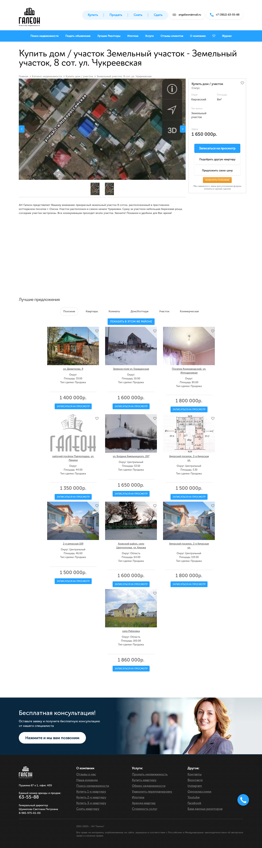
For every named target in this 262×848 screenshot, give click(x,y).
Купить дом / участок (79, 76)
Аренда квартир (144, 803)
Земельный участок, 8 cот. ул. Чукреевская (124, 76)
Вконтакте (195, 780)
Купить (93, 15)
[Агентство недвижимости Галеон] (29, 16)
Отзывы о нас (86, 774)
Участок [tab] (164, 311)
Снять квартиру (87, 809)
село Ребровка (131, 631)
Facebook (194, 803)
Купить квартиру (144, 780)
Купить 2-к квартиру (91, 797)
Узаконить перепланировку (152, 791)
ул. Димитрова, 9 (73, 368)
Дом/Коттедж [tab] (140, 311)
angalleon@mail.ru (190, 14)
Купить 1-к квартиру (91, 791)
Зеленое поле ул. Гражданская (131, 368)
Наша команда (87, 780)
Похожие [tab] (69, 311)
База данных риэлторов (205, 809)
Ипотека (138, 797)
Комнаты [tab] (114, 311)
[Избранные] (214, 36)
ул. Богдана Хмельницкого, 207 (131, 456)
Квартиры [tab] (92, 311)
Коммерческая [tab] (189, 311)
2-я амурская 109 (73, 543)
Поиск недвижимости (92, 786)
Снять (138, 15)
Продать (116, 15)
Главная (23, 76)
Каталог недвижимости (47, 76)
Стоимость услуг (144, 809)
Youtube (194, 797)
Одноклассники (199, 791)
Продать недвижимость (150, 774)
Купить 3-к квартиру (91, 803)
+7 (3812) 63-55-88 (227, 14)
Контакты (195, 774)
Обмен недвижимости (149, 786)
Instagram (195, 786)
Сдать (158, 15)
